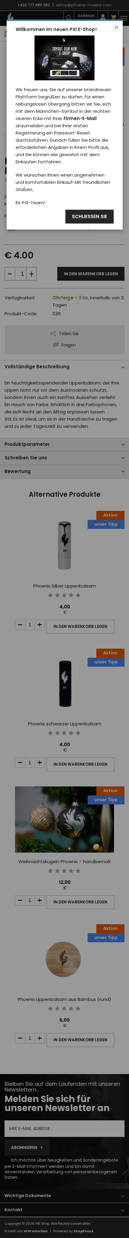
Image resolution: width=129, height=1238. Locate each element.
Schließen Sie (89, 217)
